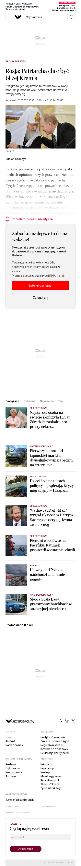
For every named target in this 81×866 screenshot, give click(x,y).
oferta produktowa (17, 812)
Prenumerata (14, 772)
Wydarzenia (34, 17)
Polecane (29, 401)
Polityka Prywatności (53, 737)
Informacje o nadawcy (54, 749)
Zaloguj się (40, 298)
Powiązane (12, 401)
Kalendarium (48, 806)
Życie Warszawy (50, 788)
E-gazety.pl (47, 768)
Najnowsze (47, 401)
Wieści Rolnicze (50, 784)
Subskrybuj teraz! (40, 285)
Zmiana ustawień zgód (54, 741)
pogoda (34, 565)
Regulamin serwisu (52, 745)
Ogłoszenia (13, 768)
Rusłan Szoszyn (16, 159)
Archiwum (12, 776)
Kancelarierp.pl (49, 780)
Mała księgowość (51, 776)
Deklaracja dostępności (54, 753)
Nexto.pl (45, 772)
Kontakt (10, 741)
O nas (9, 737)
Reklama (11, 764)
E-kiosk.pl (46, 764)
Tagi (60, 401)
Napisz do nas (14, 745)
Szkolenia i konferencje (20, 799)
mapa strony (13, 806)
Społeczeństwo (16, 61)
